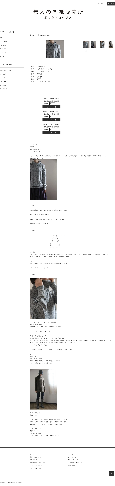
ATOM (73, 465)
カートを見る (72, 457)
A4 (37, 79)
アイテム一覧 (40, 81)
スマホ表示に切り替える (75, 462)
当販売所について (73, 460)
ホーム (32, 66)
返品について (33, 460)
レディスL (48, 71)
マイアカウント (72, 454)
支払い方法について (35, 457)
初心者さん (39, 73)
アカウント (101, 3)
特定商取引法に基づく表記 (37, 462)
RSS (69, 465)
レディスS (48, 68)
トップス (47, 66)
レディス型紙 (40, 66)
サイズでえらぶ (40, 68)
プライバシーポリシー (36, 465)
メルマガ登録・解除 (35, 468)
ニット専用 (39, 74)
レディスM (49, 70)
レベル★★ (39, 76)
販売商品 (39, 78)
